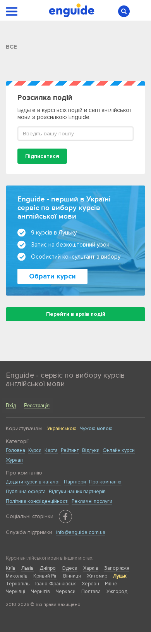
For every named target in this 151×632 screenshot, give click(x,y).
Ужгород (116, 591)
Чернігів (40, 591)
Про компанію (105, 482)
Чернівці (15, 591)
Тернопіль (17, 584)
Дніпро (47, 568)
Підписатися (42, 156)
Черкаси (66, 591)
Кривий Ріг (45, 576)
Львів (27, 568)
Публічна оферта (26, 491)
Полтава (91, 591)
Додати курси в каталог (33, 482)
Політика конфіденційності (37, 501)
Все (11, 47)
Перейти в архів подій (75, 314)
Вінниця (72, 576)
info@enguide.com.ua (80, 532)
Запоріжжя (116, 568)
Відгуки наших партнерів (77, 491)
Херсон (90, 584)
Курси (34, 450)
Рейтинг (70, 450)
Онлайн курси (119, 450)
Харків (90, 568)
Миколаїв (16, 576)
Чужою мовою (96, 428)
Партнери (75, 482)
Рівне (111, 584)
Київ (10, 568)
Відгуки (91, 450)
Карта (51, 450)
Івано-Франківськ (55, 584)
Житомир (97, 576)
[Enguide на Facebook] (65, 516)
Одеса (69, 568)
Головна (15, 450)
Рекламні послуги (92, 501)
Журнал (14, 460)
